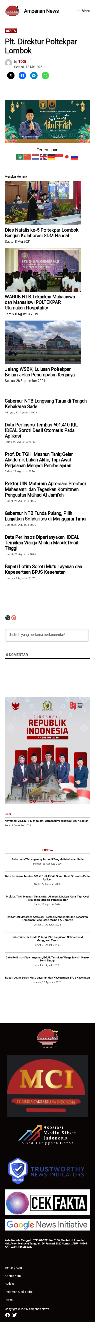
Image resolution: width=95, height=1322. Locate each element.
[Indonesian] (59, 156)
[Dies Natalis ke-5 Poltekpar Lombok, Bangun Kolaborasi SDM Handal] (43, 203)
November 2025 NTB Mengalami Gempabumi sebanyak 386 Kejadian (47, 820)
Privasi (9, 1300)
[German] (51, 156)
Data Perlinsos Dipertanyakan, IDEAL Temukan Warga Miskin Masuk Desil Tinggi (42, 542)
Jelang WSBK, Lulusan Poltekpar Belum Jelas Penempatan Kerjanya (40, 372)
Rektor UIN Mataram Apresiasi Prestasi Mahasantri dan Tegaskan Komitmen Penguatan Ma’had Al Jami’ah (45, 489)
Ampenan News (41, 11)
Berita (11, 30)
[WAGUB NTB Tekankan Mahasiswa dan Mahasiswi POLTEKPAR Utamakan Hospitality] (43, 270)
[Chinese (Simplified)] (28, 156)
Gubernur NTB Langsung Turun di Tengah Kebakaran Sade (46, 403)
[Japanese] (67, 156)
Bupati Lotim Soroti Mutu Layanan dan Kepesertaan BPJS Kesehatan (43, 569)
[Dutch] (36, 156)
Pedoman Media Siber (19, 1292)
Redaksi (10, 1283)
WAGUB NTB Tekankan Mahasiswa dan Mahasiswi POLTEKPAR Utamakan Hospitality (40, 302)
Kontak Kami (13, 1276)
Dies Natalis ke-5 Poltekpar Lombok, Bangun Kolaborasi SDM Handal (42, 232)
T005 (22, 62)
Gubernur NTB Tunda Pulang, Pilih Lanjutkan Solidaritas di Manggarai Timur (46, 516)
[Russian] (75, 156)
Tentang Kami (14, 1267)
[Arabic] (20, 156)
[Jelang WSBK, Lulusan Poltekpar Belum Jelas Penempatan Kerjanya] (43, 342)
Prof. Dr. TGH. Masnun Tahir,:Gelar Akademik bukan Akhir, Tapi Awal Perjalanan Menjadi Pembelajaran (39, 459)
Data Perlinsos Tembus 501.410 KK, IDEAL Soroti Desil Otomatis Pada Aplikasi (41, 430)
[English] (44, 156)
